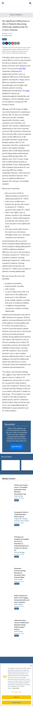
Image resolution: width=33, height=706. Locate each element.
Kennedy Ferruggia (19, 552)
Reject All (16, 697)
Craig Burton (17, 518)
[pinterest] (12, 43)
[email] (15, 43)
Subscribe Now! (16, 446)
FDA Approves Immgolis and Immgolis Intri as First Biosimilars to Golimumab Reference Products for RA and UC (21, 543)
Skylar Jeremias (18, 496)
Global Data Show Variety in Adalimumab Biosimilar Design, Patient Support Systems (21, 625)
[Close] (31, 666)
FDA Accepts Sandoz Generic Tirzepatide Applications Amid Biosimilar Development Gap (21, 489)
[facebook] (3, 43)
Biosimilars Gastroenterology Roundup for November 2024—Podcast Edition (20, 573)
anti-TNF (22, 68)
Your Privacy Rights (16, 692)
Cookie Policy (15, 688)
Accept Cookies (16, 702)
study (27, 90)
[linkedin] (9, 43)
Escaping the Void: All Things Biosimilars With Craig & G (21, 514)
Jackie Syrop (8, 35)
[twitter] (6, 43)
